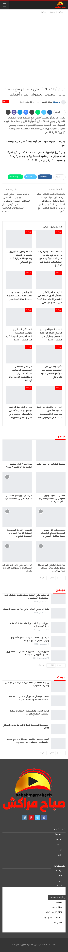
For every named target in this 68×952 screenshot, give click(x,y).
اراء (60, 876)
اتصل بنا (58, 923)
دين (60, 881)
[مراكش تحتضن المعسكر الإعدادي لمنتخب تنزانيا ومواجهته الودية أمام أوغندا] (19, 354)
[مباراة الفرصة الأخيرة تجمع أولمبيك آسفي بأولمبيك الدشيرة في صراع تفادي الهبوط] (19, 395)
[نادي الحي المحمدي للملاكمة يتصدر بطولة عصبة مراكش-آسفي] (19, 280)
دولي (60, 855)
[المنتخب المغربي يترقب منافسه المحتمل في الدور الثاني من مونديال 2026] (19, 317)
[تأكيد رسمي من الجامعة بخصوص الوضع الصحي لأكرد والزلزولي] (49, 354)
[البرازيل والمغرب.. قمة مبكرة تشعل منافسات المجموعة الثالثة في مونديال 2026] (49, 395)
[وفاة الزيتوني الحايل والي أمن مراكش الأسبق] (58, 613)
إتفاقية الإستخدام (54, 912)
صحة (59, 886)
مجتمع (59, 839)
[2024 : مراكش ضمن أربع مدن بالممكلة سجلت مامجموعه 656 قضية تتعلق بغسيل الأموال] (58, 700)
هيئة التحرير (56, 907)
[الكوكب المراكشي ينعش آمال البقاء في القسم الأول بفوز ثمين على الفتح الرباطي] (49, 280)
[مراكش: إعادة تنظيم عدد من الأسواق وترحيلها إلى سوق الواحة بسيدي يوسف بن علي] (58, 641)
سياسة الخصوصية (53, 918)
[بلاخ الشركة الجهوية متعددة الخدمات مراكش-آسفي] (58, 627)
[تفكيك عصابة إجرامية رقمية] (51, 450)
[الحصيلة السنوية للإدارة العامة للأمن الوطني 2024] (58, 729)
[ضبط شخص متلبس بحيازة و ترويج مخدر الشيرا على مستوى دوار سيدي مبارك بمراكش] (58, 743)
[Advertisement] (34, 50)
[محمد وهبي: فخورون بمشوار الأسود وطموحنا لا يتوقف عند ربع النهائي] (19, 239)
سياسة (58, 834)
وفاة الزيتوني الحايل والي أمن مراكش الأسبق (26, 609)
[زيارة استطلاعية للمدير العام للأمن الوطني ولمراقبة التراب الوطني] (58, 686)
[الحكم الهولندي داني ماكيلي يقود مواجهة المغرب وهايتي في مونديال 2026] (49, 317)
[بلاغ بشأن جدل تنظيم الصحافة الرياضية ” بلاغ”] (17, 450)
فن (60, 850)
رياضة (5, 101)
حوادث (59, 871)
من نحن (58, 902)
